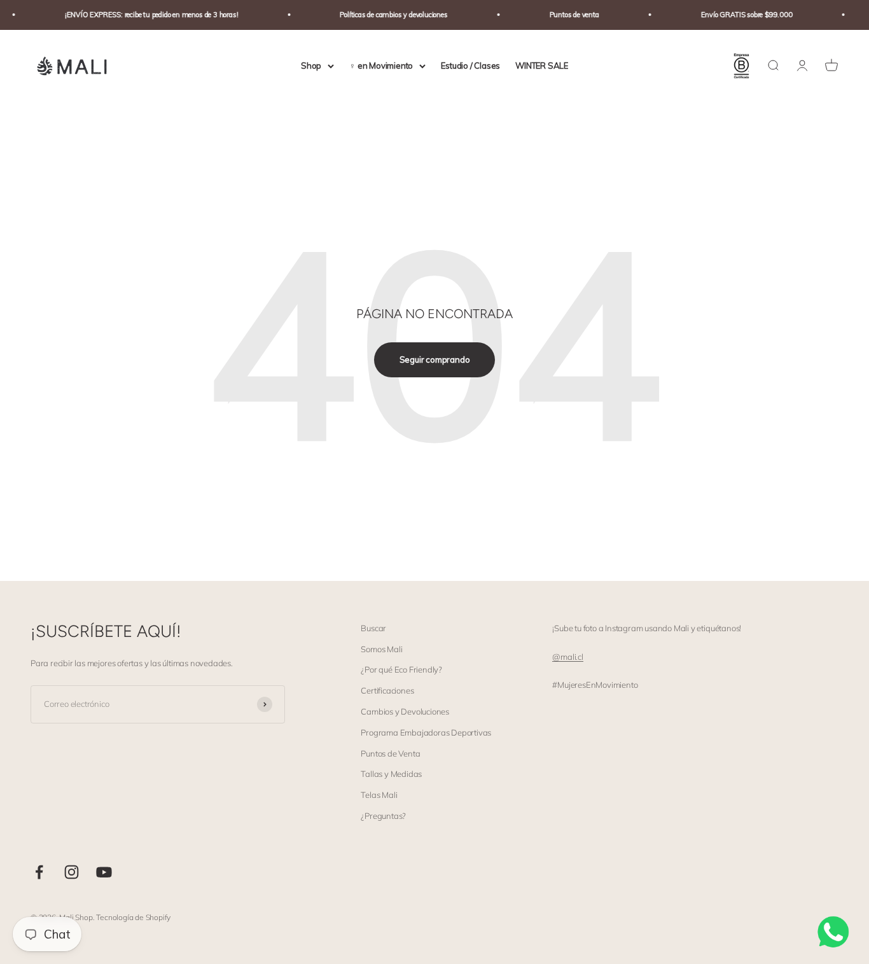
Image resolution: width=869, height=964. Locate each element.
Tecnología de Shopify (133, 917)
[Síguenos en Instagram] (71, 872)
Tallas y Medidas (391, 774)
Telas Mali (379, 795)
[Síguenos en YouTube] (104, 872)
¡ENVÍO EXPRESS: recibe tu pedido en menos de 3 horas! (145, 14)
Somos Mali (381, 649)
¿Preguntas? (383, 816)
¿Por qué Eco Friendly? (401, 669)
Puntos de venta (567, 14)
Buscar (373, 628)
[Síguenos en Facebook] (39, 872)
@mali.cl (567, 657)
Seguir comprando (435, 359)
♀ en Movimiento (381, 65)
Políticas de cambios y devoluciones (387, 14)
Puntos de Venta (390, 753)
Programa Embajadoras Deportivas (426, 732)
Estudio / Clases (470, 65)
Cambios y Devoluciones (405, 711)
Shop (311, 65)
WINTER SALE (541, 65)
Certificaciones (387, 690)
